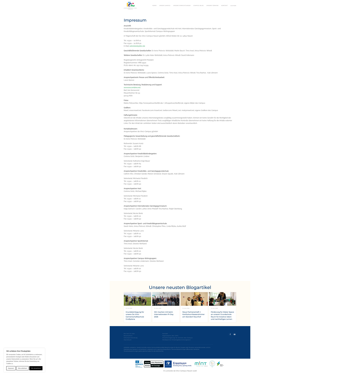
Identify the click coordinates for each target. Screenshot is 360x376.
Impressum (128, 339)
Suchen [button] (233, 5)
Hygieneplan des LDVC (170, 335)
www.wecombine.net (132, 87)
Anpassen (11, 368)
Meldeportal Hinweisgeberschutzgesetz (176, 339)
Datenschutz (128, 335)
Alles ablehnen (22, 368)
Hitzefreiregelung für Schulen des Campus (177, 337)
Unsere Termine (212, 5)
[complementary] (24, 360)
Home (154, 5)
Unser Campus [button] (164, 5)
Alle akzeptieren (36, 368)
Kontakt (165, 333)
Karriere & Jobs (129, 333)
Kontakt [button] (224, 5)
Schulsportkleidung (131, 337)
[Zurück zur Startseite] (130, 5)
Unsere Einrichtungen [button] (182, 5)
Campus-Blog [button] (198, 5)
